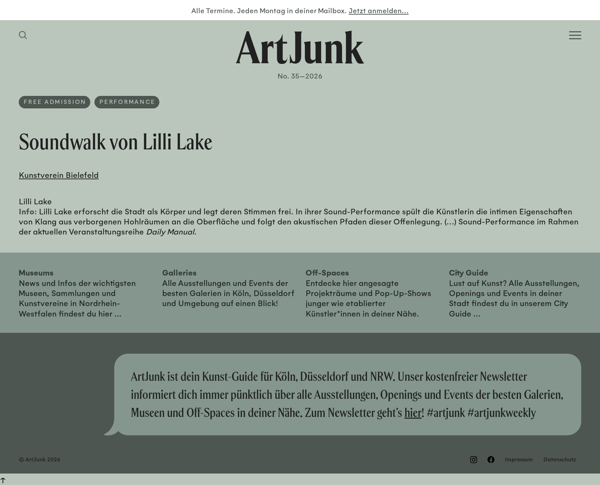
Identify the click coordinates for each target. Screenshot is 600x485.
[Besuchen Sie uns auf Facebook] (491, 459)
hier (413, 412)
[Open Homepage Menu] (575, 35)
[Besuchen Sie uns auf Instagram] (473, 459)
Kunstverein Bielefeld (59, 175)
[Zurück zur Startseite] (300, 47)
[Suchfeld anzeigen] (24, 35)
